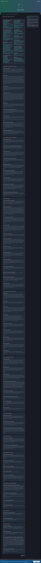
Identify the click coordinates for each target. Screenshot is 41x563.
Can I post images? (5, 58)
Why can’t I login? (5, 24)
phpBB (18, 167)
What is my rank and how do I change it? (8, 38)
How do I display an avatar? (6, 37)
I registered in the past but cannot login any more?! (8, 25)
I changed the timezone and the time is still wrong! (8, 34)
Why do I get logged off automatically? (8, 27)
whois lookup (14, 539)
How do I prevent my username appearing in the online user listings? (7, 32)
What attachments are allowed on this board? (19, 54)
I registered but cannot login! (6, 23)
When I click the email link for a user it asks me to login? (8, 39)
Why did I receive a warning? (6, 49)
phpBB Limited (5, 527)
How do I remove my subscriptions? (18, 51)
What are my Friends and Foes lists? (18, 36)
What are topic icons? (6, 62)
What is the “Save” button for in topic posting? (7, 51)
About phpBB (16, 528)
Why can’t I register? (5, 22)
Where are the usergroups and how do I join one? (19, 24)
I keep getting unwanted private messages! (18, 32)
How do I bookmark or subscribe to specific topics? (18, 49)
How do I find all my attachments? (18, 55)
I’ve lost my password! (6, 26)
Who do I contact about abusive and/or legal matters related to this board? (19, 60)
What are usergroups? (17, 22)
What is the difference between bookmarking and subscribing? (18, 47)
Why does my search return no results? (19, 41)
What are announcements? (6, 60)
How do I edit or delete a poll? (7, 47)
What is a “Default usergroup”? (18, 27)
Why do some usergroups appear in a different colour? (18, 26)
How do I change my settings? (7, 30)
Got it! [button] (36, 561)
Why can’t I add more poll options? (7, 46)
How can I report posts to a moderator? (8, 50)
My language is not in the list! (6, 35)
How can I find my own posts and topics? (19, 44)
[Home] (20, 6)
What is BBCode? (5, 56)
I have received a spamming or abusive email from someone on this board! (19, 33)
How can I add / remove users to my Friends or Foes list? (18, 37)
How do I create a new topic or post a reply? (7, 43)
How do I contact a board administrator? (19, 61)
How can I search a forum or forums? (18, 40)
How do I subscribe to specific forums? (19, 50)
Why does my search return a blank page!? (18, 42)
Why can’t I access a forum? (6, 48)
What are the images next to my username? (7, 36)
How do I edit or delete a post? (7, 44)
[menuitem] (6, 1)
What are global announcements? (7, 59)
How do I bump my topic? (6, 53)
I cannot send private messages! (18, 30)
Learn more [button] (25, 561)
